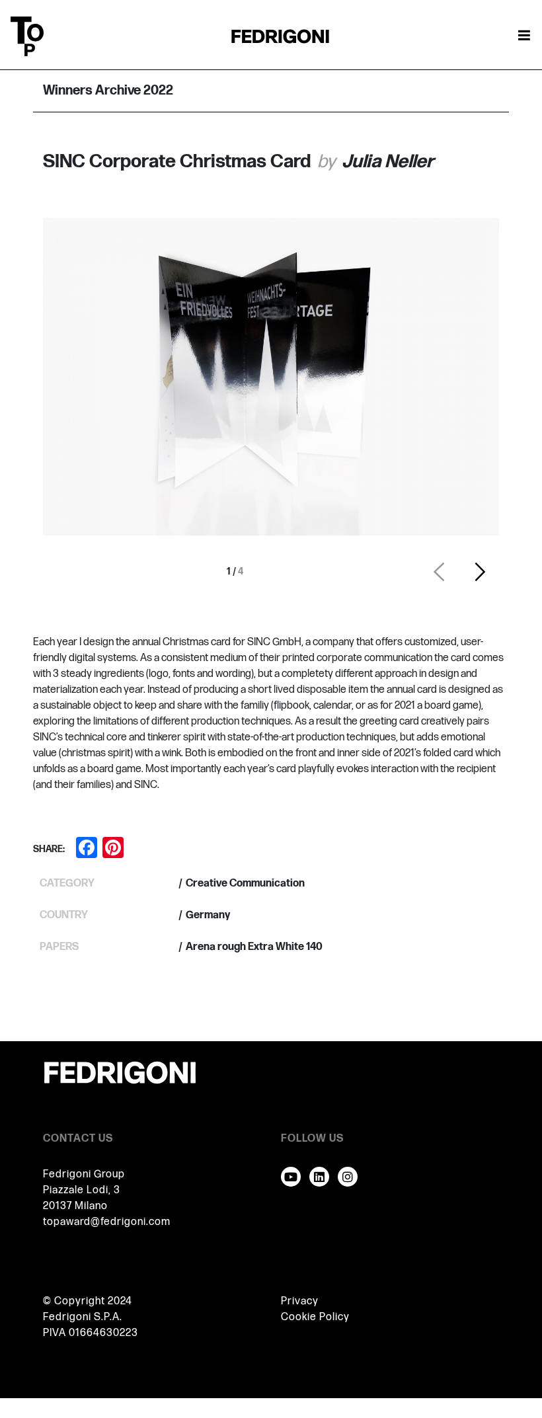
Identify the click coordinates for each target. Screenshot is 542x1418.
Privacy (300, 1301)
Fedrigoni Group (84, 1174)
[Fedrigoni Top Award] (280, 36)
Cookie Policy (315, 1317)
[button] (439, 572)
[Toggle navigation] (524, 36)
